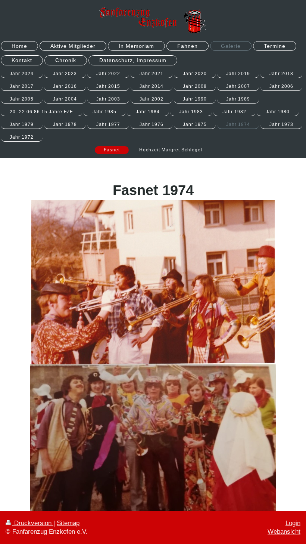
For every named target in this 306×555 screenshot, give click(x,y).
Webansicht (284, 531)
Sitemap (68, 523)
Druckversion (32, 523)
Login (292, 523)
